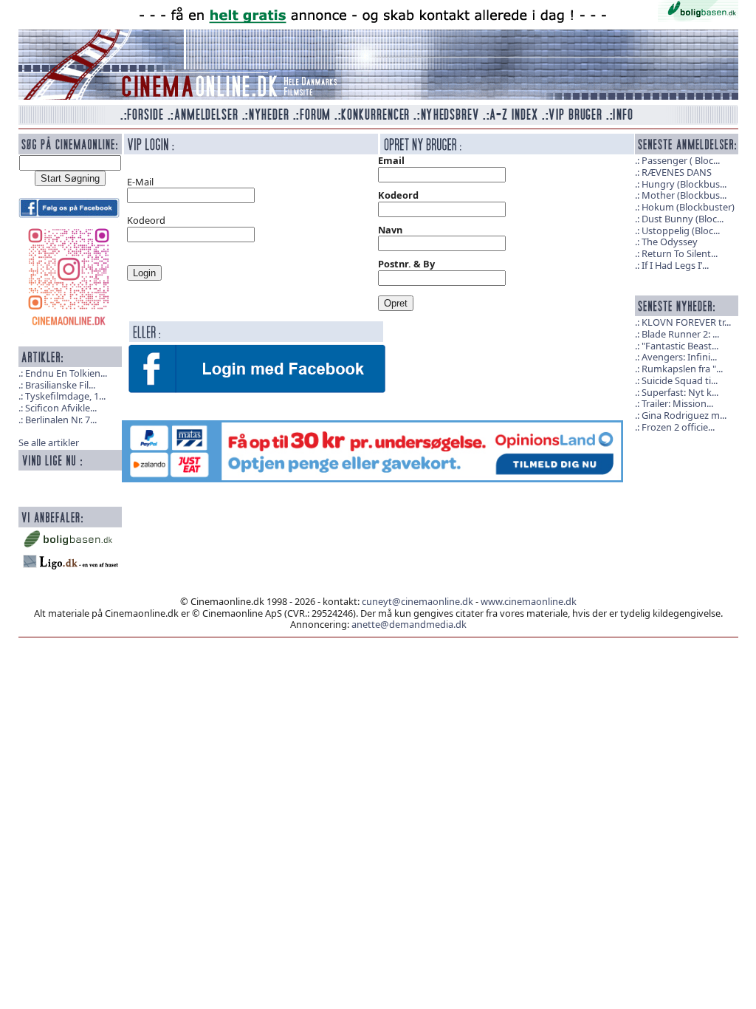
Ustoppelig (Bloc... (681, 230)
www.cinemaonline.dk (529, 601)
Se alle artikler (48, 442)
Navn (390, 229)
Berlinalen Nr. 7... (61, 419)
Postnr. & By (406, 263)
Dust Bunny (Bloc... (683, 218)
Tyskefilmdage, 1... (65, 396)
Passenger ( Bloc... (681, 160)
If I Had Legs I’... (675, 265)
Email (391, 160)
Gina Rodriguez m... (684, 415)
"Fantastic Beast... (680, 345)
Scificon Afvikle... (61, 407)
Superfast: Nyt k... (680, 392)
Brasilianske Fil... (60, 384)
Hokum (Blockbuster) (688, 206)
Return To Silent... (680, 253)
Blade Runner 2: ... (680, 334)
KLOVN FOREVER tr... (686, 322)
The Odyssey (670, 241)
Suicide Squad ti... (680, 380)
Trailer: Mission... (677, 403)
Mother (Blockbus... (684, 195)
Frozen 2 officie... (678, 427)
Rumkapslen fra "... (682, 368)
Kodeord (398, 195)
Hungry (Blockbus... (684, 184)
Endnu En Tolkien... (66, 373)
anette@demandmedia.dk (409, 624)
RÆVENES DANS (677, 172)
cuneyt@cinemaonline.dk (417, 601)
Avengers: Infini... (679, 356)
